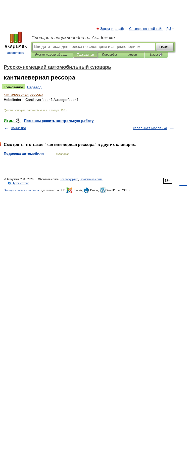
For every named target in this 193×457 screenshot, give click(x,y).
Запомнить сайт (112, 29)
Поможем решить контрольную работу (59, 121)
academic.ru (15, 53)
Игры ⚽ (156, 54)
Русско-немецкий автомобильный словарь (52, 54)
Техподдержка (69, 179)
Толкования (85, 54)
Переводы (109, 54)
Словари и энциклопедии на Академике (73, 37)
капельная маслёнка (150, 128)
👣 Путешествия (18, 183)
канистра (18, 128)
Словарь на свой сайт (146, 29)
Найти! (164, 47)
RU (168, 29)
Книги (132, 54)
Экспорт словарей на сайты (21, 190)
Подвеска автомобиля (24, 153)
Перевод (34, 87)
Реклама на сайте (91, 179)
